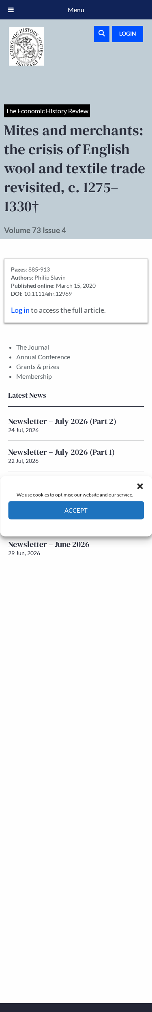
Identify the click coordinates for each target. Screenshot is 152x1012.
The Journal (32, 347)
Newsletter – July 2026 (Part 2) (62, 421)
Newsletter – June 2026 (49, 544)
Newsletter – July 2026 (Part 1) (61, 452)
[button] (140, 486)
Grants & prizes (37, 366)
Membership (34, 376)
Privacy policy (90, 525)
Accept (76, 510)
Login (127, 33)
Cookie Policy (57, 525)
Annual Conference (43, 357)
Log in (20, 310)
